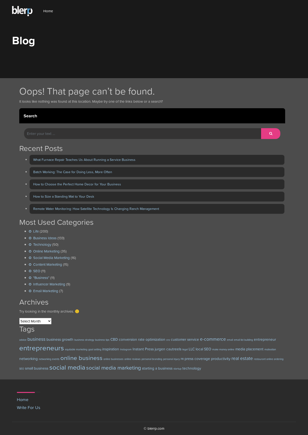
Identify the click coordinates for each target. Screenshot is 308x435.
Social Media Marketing (51, 257)
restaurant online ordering (268, 359)
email (230, 340)
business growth (59, 339)
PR (182, 359)
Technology (42, 244)
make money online (223, 349)
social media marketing (113, 368)
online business (81, 357)
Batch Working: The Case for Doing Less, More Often (72, 172)
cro (168, 340)
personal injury (171, 359)
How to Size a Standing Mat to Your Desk (63, 196)
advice (22, 340)
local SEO (203, 349)
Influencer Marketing (49, 284)
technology (191, 368)
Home (48, 11)
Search (30, 116)
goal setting (94, 349)
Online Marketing (46, 251)
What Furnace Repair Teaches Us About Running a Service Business (84, 159)
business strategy (84, 340)
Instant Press (143, 349)
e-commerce (213, 339)
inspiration (110, 349)
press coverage (197, 358)
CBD (114, 339)
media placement (249, 349)
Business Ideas (45, 238)
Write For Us (28, 407)
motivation (270, 349)
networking (28, 358)
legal (185, 349)
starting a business (157, 368)
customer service (185, 339)
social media (67, 367)
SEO (36, 271)
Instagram (126, 349)
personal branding (151, 359)
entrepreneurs (41, 348)
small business (36, 368)
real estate (242, 358)
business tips (102, 340)
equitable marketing (76, 349)
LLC (192, 349)
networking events (49, 359)
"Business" (41, 277)
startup (177, 369)
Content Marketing (47, 264)
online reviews (132, 359)
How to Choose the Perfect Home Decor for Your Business (77, 184)
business (36, 339)
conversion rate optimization (142, 339)
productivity (221, 358)
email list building (243, 340)
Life (36, 231)
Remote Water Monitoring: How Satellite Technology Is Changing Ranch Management (96, 208)
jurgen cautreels (168, 349)
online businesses (113, 359)
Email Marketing (45, 291)
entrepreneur (265, 339)
